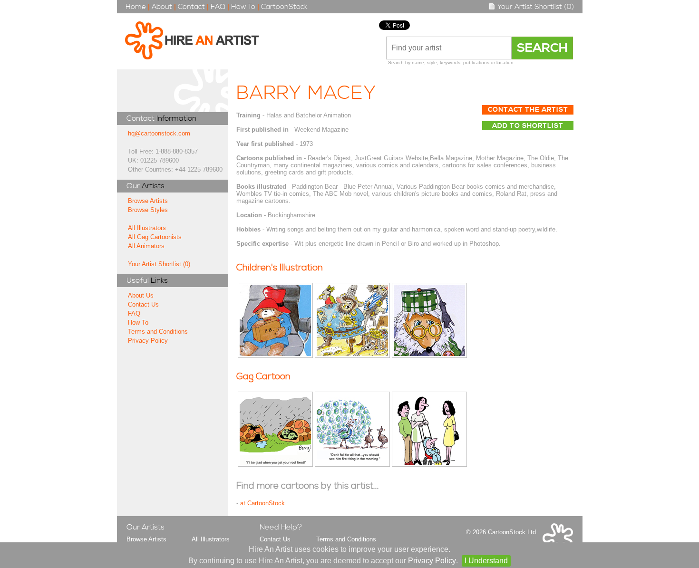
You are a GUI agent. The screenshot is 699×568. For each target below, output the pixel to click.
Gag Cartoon (263, 377)
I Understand (486, 561)
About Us (141, 295)
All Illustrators (147, 227)
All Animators (146, 246)
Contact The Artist (528, 110)
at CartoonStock (262, 503)
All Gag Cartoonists (155, 237)
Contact (191, 6)
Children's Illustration (279, 268)
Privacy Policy (148, 340)
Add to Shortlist (527, 126)
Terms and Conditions (158, 331)
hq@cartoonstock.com (159, 133)
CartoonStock (284, 6)
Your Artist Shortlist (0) (534, 6)
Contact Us (143, 304)
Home (136, 6)
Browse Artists (148, 200)
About (162, 6)
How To (243, 6)
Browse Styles (148, 209)
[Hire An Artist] (197, 41)
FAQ (218, 6)
